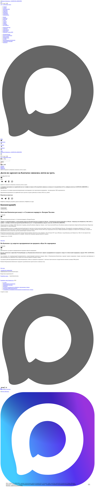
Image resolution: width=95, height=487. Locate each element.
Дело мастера (6, 29)
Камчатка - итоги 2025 (8, 32)
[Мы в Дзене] (5, 388)
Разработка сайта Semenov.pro (7, 280)
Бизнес (4, 17)
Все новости (6, 25)
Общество (5, 11)
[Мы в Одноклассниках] (3, 165)
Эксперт (5, 21)
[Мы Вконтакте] (1, 165)
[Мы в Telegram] (5, 165)
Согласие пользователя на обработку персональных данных (16, 287)
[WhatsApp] (12, 181)
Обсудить (3, 240)
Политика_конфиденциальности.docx (14, 485)
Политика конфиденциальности (10, 288)
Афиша (4, 22)
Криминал (5, 12)
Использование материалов (9, 40)
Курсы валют (6, 36)
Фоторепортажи (6, 34)
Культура (5, 19)
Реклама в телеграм (6, 389)
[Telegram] (5, 181)
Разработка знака (4, 276)
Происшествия (6, 9)
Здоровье (5, 24)
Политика (5, 10)
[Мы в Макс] (47, 386)
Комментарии (6, 37)
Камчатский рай (6, 27)
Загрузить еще (4, 209)
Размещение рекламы (8, 41)
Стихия (4, 7)
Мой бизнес (5, 31)
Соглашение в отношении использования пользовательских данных (18, 289)
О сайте (5, 39)
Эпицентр (5, 28)
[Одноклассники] (8, 181)
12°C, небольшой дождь (6, 4)
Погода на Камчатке (7, 35)
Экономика (5, 13)
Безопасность (6, 14)
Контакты (5, 42)
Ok (89, 484)
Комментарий (3, 208)
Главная (5, 6)
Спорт (4, 20)
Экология (5, 18)
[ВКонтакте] (2, 181)
